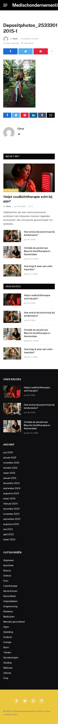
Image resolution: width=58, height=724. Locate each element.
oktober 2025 (10, 468)
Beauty (7, 570)
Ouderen (7, 637)
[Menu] (5, 5)
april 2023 (8, 534)
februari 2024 (10, 503)
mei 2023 (8, 529)
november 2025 (11, 462)
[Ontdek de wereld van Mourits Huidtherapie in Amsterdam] (12, 252)
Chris (15, 39)
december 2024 (11, 483)
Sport (6, 647)
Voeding (7, 662)
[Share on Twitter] (25, 51)
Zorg (5, 678)
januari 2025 (9, 478)
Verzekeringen (10, 657)
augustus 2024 (11, 493)
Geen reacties (12, 43)
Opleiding (8, 632)
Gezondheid (11, 190)
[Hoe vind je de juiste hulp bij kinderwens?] (12, 236)
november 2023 (11, 514)
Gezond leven (10, 591)
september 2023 (11, 519)
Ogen (6, 627)
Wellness (8, 668)
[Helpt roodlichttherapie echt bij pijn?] (29, 178)
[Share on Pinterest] (41, 51)
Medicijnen (9, 616)
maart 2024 (9, 498)
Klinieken (8, 611)
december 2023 (11, 509)
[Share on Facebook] (10, 51)
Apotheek (8, 565)
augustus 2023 (11, 524)
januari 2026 (9, 457)
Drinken (7, 575)
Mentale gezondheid (14, 621)
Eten (5, 581)
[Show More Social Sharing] (52, 51)
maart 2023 (9, 539)
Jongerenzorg (10, 606)
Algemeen (8, 560)
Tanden (7, 652)
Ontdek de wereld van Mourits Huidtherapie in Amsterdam (37, 251)
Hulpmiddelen (10, 601)
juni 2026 (8, 452)
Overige (7, 642)
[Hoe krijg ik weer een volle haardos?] (12, 270)
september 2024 (11, 488)
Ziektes (7, 673)
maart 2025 (9, 473)
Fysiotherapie (10, 586)
